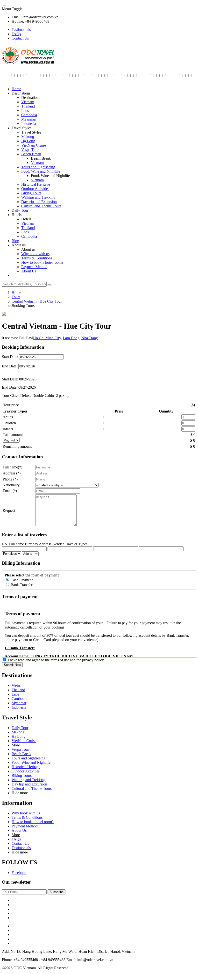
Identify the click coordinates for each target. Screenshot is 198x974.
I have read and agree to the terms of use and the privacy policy (56, 660)
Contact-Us (20, 843)
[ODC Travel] (28, 63)
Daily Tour (20, 210)
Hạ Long (28, 141)
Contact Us (20, 38)
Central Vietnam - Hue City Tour (37, 301)
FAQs (16, 34)
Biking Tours (31, 193)
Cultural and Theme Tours (41, 206)
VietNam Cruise (33, 145)
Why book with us (35, 254)
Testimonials (21, 29)
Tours (16, 297)
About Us (28, 271)
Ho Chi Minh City (47, 338)
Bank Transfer (21, 585)
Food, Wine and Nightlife (40, 171)
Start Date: (10, 357)
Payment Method (34, 267)
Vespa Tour (30, 150)
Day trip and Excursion (39, 202)
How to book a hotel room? (42, 262)
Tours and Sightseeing (38, 167)
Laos (25, 110)
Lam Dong (71, 338)
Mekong (27, 137)
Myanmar (28, 119)
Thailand (28, 106)
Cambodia (29, 115)
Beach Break (31, 154)
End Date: (10, 366)
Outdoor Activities (35, 189)
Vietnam (27, 102)
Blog (15, 241)
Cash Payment (21, 580)
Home (16, 89)
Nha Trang (89, 338)
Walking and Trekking (38, 197)
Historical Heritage (35, 184)
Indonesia (28, 124)
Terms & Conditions (36, 258)
